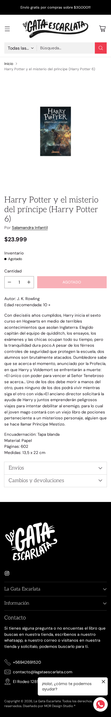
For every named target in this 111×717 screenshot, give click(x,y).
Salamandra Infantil (30, 227)
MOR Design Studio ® (59, 706)
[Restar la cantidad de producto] (9, 282)
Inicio (8, 63)
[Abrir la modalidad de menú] (7, 28)
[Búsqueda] (101, 48)
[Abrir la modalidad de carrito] (102, 28)
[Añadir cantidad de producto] (29, 282)
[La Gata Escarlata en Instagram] (7, 574)
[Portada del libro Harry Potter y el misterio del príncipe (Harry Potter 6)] (55, 131)
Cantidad (13, 271)
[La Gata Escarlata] (55, 28)
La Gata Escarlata (47, 701)
